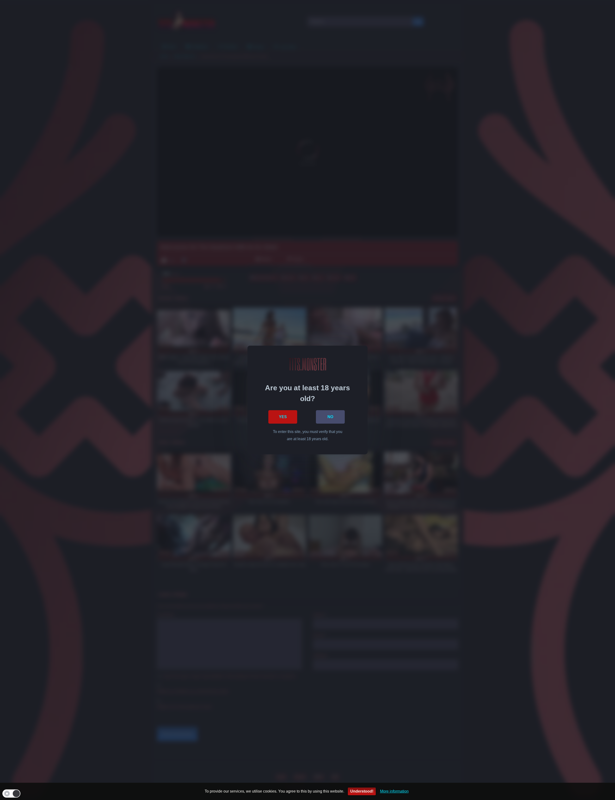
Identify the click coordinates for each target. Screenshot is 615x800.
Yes (283, 417)
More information (394, 791)
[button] (11, 793)
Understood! (361, 791)
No (330, 417)
